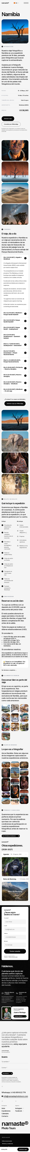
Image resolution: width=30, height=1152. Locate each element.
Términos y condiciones (7, 1143)
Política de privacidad (7, 1141)
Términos (6, 957)
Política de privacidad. (13, 957)
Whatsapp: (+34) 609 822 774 (14, 1092)
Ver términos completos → (9, 670)
